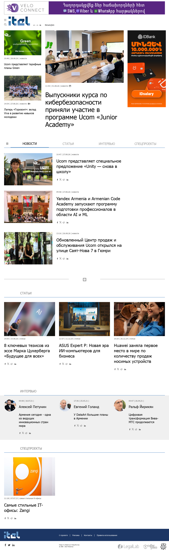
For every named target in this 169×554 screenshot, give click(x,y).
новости (30, 143)
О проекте (63, 535)
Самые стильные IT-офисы (30, 498)
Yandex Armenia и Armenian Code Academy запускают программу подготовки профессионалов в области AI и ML (88, 206)
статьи (68, 144)
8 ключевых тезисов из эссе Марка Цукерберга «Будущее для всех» (27, 350)
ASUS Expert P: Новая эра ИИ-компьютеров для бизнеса (84, 350)
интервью (107, 144)
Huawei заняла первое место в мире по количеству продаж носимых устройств (136, 353)
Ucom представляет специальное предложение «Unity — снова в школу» (88, 166)
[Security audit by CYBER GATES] (150, 547)
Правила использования (107, 535)
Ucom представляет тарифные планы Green (22, 66)
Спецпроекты (145, 144)
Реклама (76, 535)
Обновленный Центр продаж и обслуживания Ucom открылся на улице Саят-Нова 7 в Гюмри (89, 245)
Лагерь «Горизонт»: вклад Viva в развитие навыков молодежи (20, 113)
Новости (64, 86)
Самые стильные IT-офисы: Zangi (23, 507)
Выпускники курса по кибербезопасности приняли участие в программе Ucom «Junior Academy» (81, 109)
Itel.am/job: (50, 25)
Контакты (88, 535)
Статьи (22, 339)
